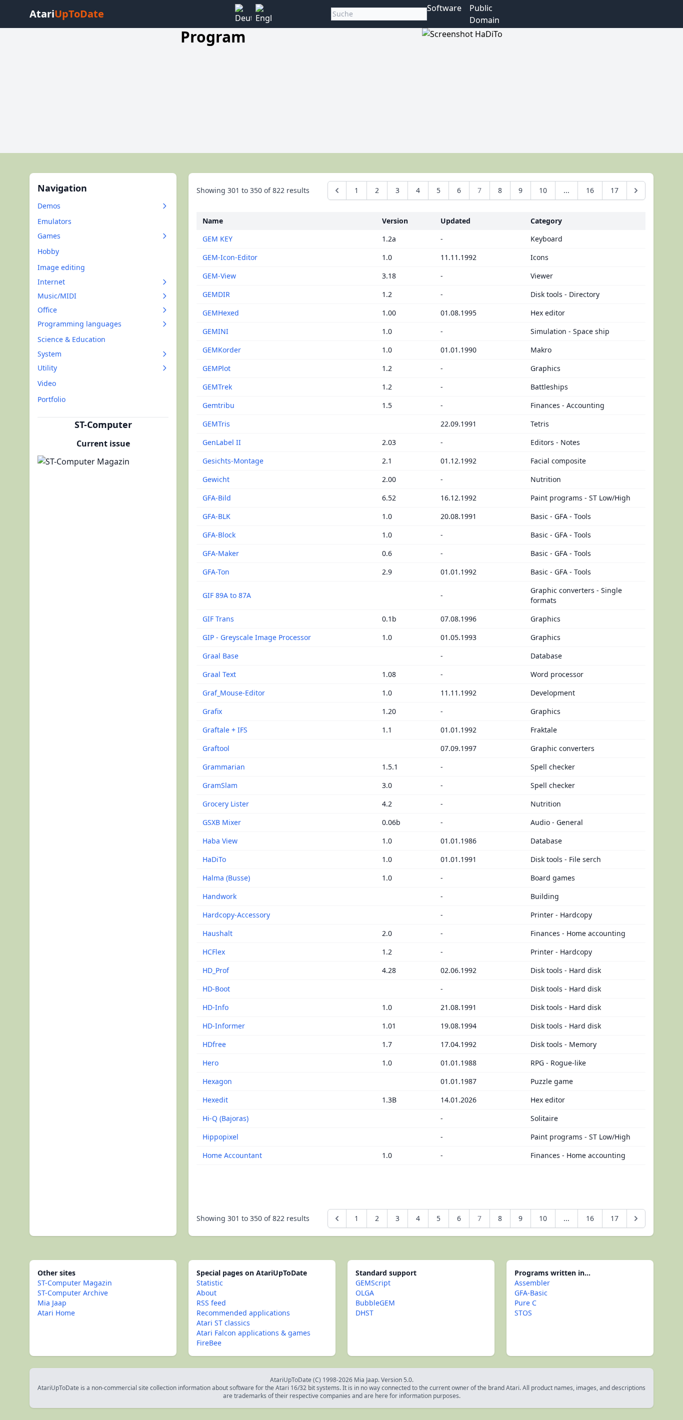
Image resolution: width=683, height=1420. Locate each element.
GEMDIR (216, 294)
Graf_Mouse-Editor (233, 693)
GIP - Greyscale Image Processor (256, 637)
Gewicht (216, 479)
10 (543, 190)
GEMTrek (217, 387)
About (206, 1293)
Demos (49, 205)
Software (444, 8)
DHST (365, 1313)
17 (614, 190)
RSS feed (211, 1303)
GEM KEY (217, 239)
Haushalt (217, 933)
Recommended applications (243, 1313)
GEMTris (216, 423)
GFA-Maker (220, 553)
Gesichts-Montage (233, 461)
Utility (47, 367)
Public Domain (485, 14)
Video (47, 383)
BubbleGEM (375, 1303)
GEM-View (219, 275)
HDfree (214, 1044)
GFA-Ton (216, 571)
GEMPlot (216, 368)
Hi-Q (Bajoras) (225, 1118)
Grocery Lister (225, 803)
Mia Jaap (52, 1303)
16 (590, 190)
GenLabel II (221, 442)
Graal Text (219, 674)
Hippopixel (220, 1137)
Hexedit (215, 1099)
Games (49, 235)
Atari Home (56, 1313)
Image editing (61, 267)
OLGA (365, 1293)
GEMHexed (220, 313)
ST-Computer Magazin (75, 1283)
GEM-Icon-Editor (230, 257)
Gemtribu (218, 405)
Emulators (55, 221)
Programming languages (80, 323)
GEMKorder (221, 349)
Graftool (216, 748)
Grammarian (223, 767)
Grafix (212, 711)
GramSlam (220, 785)
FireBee (209, 1343)
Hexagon (217, 1081)
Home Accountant (232, 1155)
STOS (523, 1313)
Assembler (532, 1283)
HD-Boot (216, 989)
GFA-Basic (531, 1293)
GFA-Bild (216, 497)
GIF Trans (218, 619)
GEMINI (215, 331)
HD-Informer (223, 1025)
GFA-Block (219, 535)
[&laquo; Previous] (337, 190)
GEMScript (373, 1283)
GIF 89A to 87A (226, 595)
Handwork (219, 896)
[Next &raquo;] (636, 190)
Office (47, 309)
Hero (210, 1063)
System (50, 353)
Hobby (48, 251)
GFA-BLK (216, 516)
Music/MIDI (57, 295)
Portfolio (52, 399)
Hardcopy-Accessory (236, 915)
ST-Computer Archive (73, 1293)
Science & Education (72, 339)
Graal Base (220, 655)
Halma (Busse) (226, 877)
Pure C (525, 1303)
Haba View (220, 841)
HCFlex (213, 951)
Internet (51, 281)
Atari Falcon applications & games (253, 1333)
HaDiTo (214, 859)
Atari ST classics (223, 1323)
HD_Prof (215, 970)
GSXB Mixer (221, 822)
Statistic (209, 1283)
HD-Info (215, 1007)
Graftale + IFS (225, 729)
